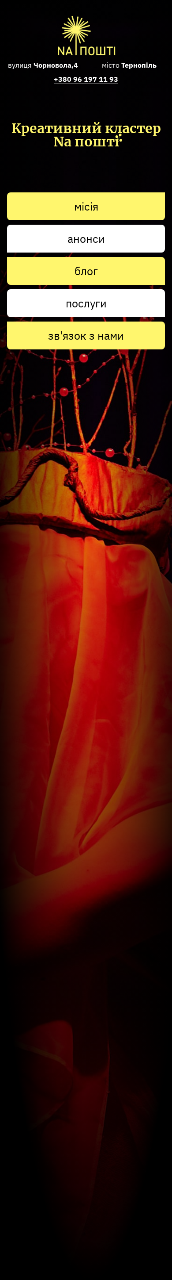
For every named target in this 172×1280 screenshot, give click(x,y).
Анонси (86, 238)
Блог (86, 271)
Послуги (86, 303)
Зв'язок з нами (86, 335)
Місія (86, 206)
